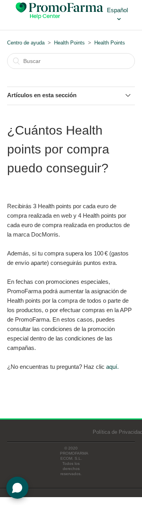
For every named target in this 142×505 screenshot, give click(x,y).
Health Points (69, 43)
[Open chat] (17, 488)
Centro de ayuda (26, 43)
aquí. (112, 366)
